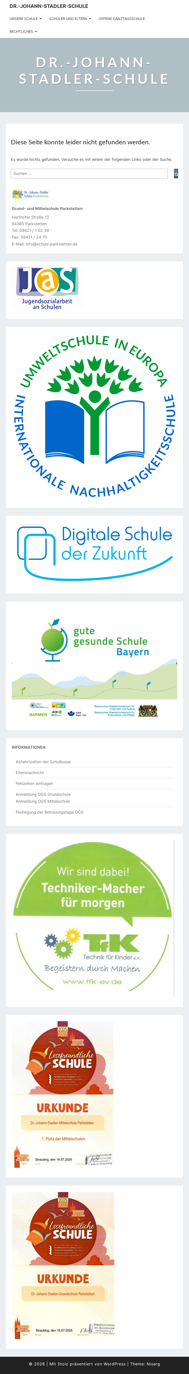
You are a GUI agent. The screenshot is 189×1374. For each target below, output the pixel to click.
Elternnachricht (30, 772)
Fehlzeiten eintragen (34, 783)
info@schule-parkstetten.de (51, 243)
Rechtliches (21, 31)
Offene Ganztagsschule (122, 19)
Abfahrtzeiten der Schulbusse (43, 761)
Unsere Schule (24, 19)
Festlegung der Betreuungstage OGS (49, 812)
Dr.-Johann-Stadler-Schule (49, 6)
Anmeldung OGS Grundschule (43, 794)
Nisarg (153, 1363)
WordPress (115, 1363)
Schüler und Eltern (68, 19)
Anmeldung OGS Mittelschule (43, 801)
